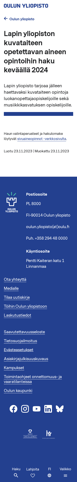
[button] (65, 472)
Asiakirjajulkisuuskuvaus (26, 359)
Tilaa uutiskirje (17, 297)
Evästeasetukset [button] (18, 350)
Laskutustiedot (17, 315)
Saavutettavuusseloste (24, 332)
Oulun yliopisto (21, 19)
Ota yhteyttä (15, 279)
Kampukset (14, 368)
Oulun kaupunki (18, 390)
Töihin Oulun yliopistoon (25, 306)
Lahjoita (32, 469)
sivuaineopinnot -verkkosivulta (41, 139)
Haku (16, 469)
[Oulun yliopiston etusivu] (38, 4)
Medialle (11, 288)
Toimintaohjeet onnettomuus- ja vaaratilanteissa (33, 379)
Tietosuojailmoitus (20, 341)
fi (53, 474)
